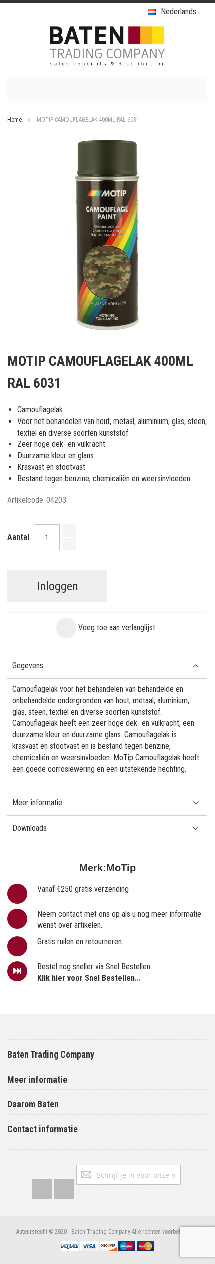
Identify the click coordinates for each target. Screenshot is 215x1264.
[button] (106, 628)
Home (15, 119)
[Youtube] (64, 1187)
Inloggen (57, 586)
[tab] (108, 666)
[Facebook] (42, 1187)
